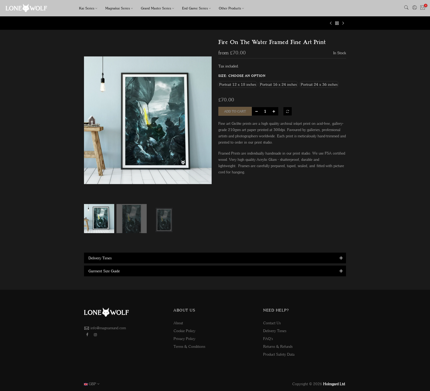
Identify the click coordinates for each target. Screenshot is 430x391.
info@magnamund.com (108, 328)
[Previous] (92, 120)
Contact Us (272, 323)
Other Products (230, 8)
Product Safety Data (279, 354)
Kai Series (86, 8)
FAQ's (268, 339)
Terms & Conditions (189, 346)
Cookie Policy (184, 331)
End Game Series (195, 8)
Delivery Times (274, 331)
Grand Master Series (156, 8)
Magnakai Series (117, 8)
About (178, 323)
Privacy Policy (184, 339)
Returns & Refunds (277, 346)
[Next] (204, 120)
